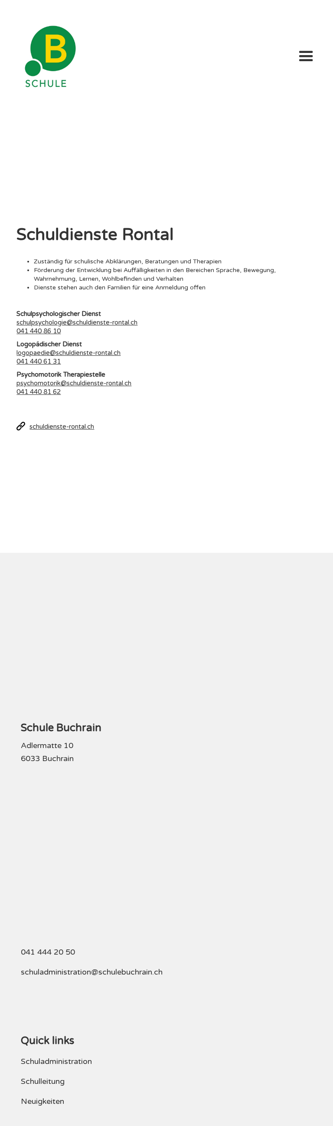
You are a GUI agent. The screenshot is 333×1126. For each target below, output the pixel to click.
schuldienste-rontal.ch (61, 426)
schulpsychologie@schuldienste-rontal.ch (76, 322)
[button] (306, 56)
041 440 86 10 (38, 331)
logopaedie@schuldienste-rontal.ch (68, 353)
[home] (50, 56)
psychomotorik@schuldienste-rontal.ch (73, 383)
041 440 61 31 (38, 361)
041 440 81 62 (38, 392)
